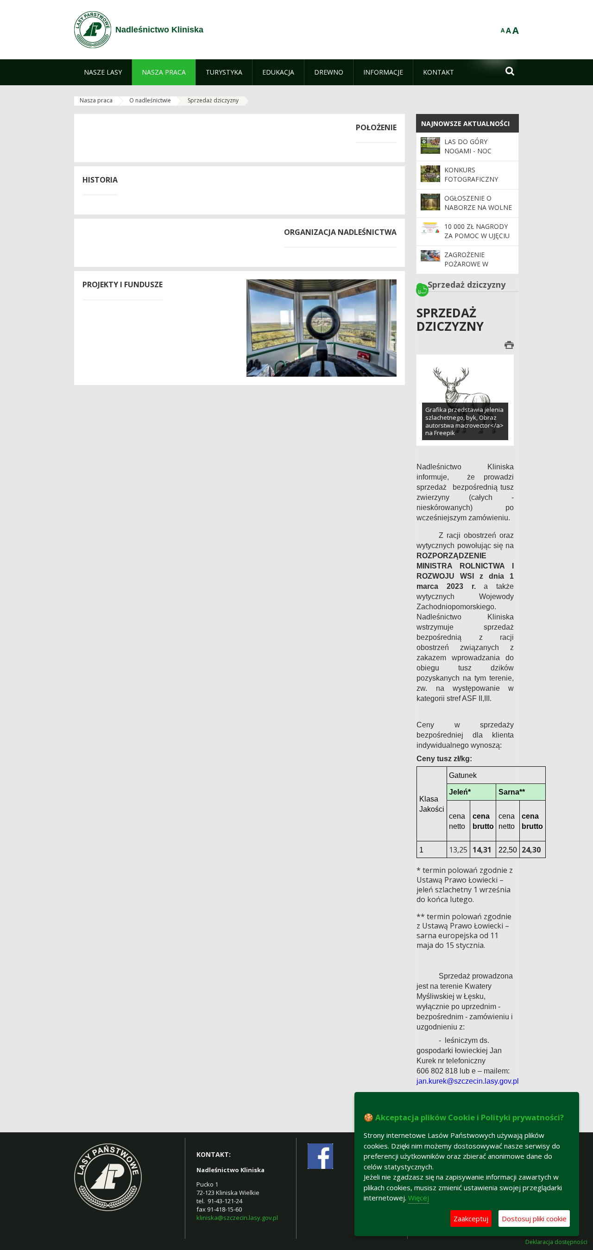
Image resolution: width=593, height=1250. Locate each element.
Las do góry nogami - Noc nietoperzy (468, 151)
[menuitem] (103, 72)
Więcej (418, 1197)
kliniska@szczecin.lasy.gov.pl (237, 1217)
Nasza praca (96, 100)
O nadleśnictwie (150, 100)
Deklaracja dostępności (556, 1242)
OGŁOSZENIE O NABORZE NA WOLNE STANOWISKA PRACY (478, 207)
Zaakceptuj (471, 1218)
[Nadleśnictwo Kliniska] (92, 29)
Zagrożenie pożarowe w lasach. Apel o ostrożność (469, 268)
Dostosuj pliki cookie (534, 1218)
